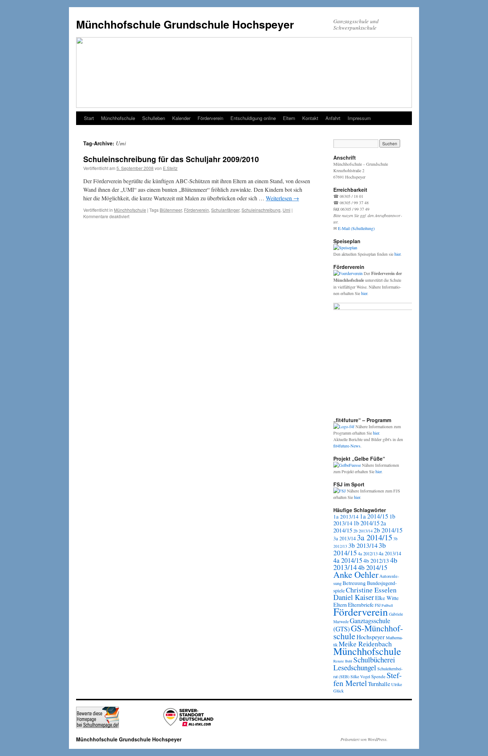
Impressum (359, 118)
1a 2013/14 (346, 516)
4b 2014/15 (372, 567)
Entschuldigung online (253, 118)
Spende (378, 676)
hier (397, 254)
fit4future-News (346, 446)
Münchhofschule (118, 118)
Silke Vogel (360, 676)
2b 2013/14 (363, 531)
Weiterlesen (282, 198)
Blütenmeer (171, 210)
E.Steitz (170, 168)
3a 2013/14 (344, 538)
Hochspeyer (371, 637)
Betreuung (354, 582)
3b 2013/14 (363, 545)
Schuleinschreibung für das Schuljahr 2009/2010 (171, 159)
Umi (286, 210)
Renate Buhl (342, 661)
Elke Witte (387, 597)
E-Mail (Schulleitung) (356, 228)
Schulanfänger (225, 210)
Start (89, 118)
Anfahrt (332, 118)
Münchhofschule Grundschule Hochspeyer (185, 24)
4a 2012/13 (368, 554)
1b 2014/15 (366, 523)
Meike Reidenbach (365, 643)
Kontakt (310, 118)
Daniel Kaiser (353, 597)
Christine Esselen (371, 590)
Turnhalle (379, 684)
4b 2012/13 (376, 560)
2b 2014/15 (388, 530)
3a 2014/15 (374, 537)
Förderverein (210, 118)
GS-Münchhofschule (368, 632)
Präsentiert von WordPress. (364, 739)
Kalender (181, 118)
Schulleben (153, 118)
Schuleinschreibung (260, 210)
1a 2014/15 (374, 516)
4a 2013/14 (390, 553)
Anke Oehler (355, 574)
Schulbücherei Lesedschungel (364, 663)
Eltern (289, 118)
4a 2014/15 (347, 560)
